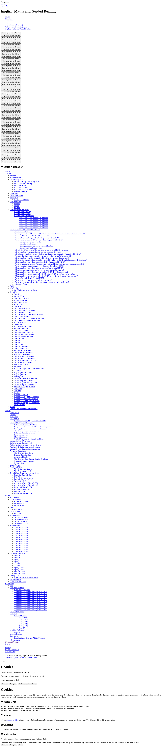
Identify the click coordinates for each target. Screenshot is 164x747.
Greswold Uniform (16, 196)
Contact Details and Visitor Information (23, 409)
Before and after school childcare (25, 425)
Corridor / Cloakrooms (22, 354)
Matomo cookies (12, 720)
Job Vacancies (15, 640)
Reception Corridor (21, 395)
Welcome (13, 175)
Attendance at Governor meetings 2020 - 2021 (30, 602)
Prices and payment (21, 435)
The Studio (18, 389)
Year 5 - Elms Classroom (23, 308)
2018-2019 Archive (21, 539)
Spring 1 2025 (19, 568)
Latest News (14, 413)
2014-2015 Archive (21, 547)
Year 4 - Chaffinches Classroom (25, 379)
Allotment (17, 370)
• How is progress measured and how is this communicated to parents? (39, 270)
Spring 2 (17, 559)
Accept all (13, 684)
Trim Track (18, 324)
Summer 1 (18, 557)
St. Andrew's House (21, 523)
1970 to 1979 (23, 620)
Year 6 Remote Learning (14, 25)
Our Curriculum (15, 202)
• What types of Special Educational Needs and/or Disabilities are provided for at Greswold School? (49, 234)
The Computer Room (21, 338)
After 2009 (22, 628)
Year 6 (7, 23)
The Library (18, 344)
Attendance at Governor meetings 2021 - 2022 (30, 600)
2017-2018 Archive (21, 541)
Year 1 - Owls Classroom (23, 362)
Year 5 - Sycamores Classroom (25, 310)
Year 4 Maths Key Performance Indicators (33, 224)
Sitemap (8, 648)
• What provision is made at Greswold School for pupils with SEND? (38, 240)
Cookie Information (12, 650)
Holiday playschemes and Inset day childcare (30, 429)
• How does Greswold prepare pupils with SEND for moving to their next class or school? (46, 276)
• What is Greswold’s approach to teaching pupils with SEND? (36, 238)
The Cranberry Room (21, 346)
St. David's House (20, 521)
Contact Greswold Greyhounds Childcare (29, 439)
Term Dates (14, 417)
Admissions (14, 198)
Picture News (19, 505)
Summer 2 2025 (20, 574)
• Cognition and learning (27, 244)
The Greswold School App (23, 453)
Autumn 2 (17, 563)
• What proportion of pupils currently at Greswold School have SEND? (39, 266)
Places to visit (19, 503)
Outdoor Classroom (21, 328)
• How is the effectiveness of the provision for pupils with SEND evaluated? (41, 250)
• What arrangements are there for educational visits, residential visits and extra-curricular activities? (49, 264)
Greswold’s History (17, 612)
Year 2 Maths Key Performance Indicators (33, 220)
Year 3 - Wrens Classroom (23, 336)
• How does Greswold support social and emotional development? (37, 252)
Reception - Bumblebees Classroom (26, 401)
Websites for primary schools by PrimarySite (21, 658)
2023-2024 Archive (21, 529)
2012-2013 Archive (21, 551)
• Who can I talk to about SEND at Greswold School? (33, 236)
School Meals (14, 419)
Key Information (16, 177)
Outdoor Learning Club (22, 489)
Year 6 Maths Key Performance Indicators (33, 228)
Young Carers (15, 465)
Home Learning (15, 499)
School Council (15, 580)
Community (9, 584)
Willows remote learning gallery (16, 27)
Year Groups (9, 21)
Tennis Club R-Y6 (20, 481)
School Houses (15, 515)
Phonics (12, 507)
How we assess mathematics (24, 216)
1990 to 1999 (23, 624)
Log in (3, 4)
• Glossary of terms (21, 284)
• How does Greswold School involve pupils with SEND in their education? (41, 272)
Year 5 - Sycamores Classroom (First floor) (29, 318)
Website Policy (10, 652)
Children (8, 19)
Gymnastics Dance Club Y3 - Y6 (26, 483)
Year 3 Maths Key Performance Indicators (33, 222)
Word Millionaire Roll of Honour (26, 578)
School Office (19, 296)
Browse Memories (20, 616)
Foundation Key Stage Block (24, 387)
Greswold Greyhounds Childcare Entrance (29, 368)
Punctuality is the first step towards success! (25, 447)
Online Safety (19, 463)
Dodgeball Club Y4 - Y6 (23, 493)
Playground (18, 366)
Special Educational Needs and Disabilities (25, 230)
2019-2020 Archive (21, 537)
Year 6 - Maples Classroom (23, 312)
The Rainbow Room (21, 348)
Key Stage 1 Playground (23, 373)
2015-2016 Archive (21, 545)
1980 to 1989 (23, 622)
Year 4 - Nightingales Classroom (25, 383)
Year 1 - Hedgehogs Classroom (25, 360)
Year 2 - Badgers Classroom (24, 385)
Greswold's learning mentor (24, 461)
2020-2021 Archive (21, 535)
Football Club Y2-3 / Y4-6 (23, 479)
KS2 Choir (18, 477)
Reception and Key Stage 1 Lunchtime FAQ (30, 421)
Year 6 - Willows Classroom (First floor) (28, 314)
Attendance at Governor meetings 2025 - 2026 (30, 592)
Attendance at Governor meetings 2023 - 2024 (30, 596)
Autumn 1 (17, 566)
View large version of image (11, 33)
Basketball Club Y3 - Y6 (23, 487)
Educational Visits (20, 192)
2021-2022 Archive (21, 533)
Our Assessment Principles (19, 210)
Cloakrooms (18, 304)
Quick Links (18, 513)
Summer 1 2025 (20, 572)
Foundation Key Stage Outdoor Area (27, 403)
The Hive (17, 391)
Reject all (5, 684)
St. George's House (21, 519)
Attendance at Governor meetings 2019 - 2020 (30, 604)
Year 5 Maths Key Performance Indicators (33, 226)
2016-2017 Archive (21, 543)
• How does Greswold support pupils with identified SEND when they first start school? (45, 274)
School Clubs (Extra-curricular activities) (24, 473)
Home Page (5, 6)
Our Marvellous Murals (22, 350)
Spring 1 (17, 561)
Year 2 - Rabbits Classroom (24, 356)
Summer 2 (18, 555)
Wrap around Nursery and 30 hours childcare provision (33, 427)
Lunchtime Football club (23, 475)
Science (17, 208)
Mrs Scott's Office (20, 302)
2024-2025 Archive (21, 527)
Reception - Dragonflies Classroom (26, 397)
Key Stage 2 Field (20, 322)
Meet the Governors (17, 588)
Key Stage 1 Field (20, 375)
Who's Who (14, 288)
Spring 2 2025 (19, 570)
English (17, 204)
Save (20, 745)
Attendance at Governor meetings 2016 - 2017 (30, 610)
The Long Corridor (21, 330)
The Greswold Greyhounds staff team (27, 431)
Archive (17, 632)
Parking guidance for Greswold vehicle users (25, 445)
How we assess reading (22, 212)
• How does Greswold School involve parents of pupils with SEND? (38, 268)
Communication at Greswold (20, 441)
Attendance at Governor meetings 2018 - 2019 (30, 606)
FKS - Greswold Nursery (23, 184)
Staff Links (14, 636)
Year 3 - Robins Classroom (23, 332)
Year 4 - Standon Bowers (23, 469)
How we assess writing (22, 214)
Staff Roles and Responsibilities (25, 290)
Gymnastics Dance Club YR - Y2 (26, 485)
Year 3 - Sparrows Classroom (24, 334)
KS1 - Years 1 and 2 (21, 188)
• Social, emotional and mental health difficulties (36, 246)
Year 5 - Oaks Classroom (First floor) (27, 320)
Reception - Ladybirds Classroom (26, 399)
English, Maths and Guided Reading (18, 29)
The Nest (17, 306)
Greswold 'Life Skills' (22, 501)
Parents (7, 411)
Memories (13, 614)
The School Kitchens (21, 298)
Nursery (17, 393)
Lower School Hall (21, 364)
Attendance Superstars (18, 553)
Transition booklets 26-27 (23, 232)
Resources (18, 509)
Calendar (13, 415)
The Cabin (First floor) (22, 316)
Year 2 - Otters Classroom (23, 352)
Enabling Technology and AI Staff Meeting (29, 638)
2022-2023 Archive (21, 531)
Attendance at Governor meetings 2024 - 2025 (30, 594)
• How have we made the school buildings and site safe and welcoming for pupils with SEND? (47, 254)
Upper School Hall (21, 300)
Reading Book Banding (22, 455)
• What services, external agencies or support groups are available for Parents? (41, 282)
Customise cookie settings (27, 684)
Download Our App (12, 642)
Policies (12, 286)
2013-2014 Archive (21, 549)
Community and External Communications (25, 449)
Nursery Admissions (21, 200)
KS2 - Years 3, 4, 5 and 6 (23, 190)
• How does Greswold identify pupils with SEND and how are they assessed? (41, 258)
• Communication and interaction (30, 242)
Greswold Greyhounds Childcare (21, 423)
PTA (11, 586)
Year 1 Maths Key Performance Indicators (33, 218)
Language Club (19, 491)
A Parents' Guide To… (18, 451)
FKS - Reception (20, 186)
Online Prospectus (16, 179)
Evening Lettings (16, 634)
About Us (8, 173)
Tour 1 (16, 294)
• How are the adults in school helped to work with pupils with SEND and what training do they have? (50, 260)
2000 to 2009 (23, 626)
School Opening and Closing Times (26, 182)
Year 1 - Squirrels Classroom (24, 358)
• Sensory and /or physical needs (30, 248)
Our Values (14, 194)
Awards (12, 407)
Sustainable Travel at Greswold (21, 443)
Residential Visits (16, 467)
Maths (16, 206)
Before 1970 (23, 618)
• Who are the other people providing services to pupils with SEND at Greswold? (43, 256)
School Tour (14, 292)
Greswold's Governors (22, 590)
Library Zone (14, 576)
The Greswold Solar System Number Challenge (31, 459)
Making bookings (20, 437)
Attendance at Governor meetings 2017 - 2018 (30, 608)
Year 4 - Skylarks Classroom (24, 381)
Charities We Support (17, 630)
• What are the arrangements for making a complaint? (33, 280)
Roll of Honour (15, 525)
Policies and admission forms (24, 433)
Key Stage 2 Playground (23, 326)
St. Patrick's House (21, 517)
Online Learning (15, 511)
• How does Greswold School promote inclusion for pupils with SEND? (39, 262)
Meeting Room (19, 377)
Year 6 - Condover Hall (22, 471)
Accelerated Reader (21, 457)
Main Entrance (19, 405)
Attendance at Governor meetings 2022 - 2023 (30, 598)
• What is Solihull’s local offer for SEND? (29, 278)
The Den (17, 340)
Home (7, 17)
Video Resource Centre (18, 582)
